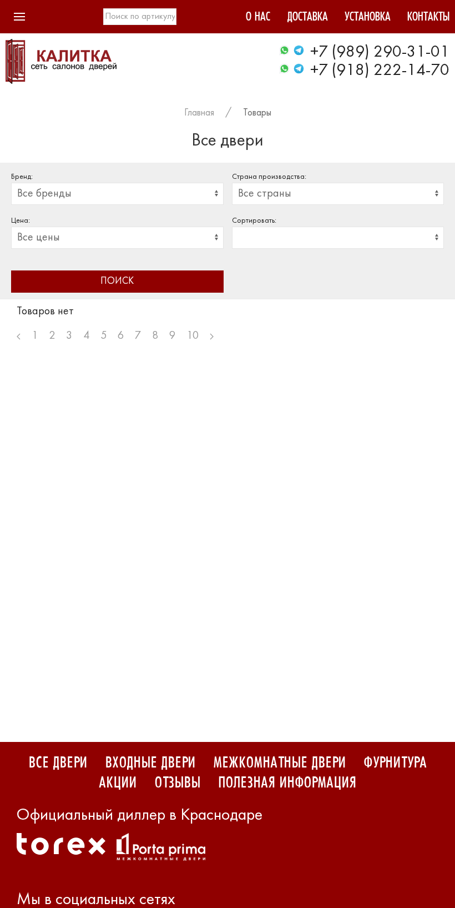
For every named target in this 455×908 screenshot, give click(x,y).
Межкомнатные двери (279, 763)
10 (192, 336)
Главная (199, 113)
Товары (257, 113)
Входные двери (150, 763)
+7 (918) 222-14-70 (379, 71)
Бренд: (22, 176)
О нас (258, 18)
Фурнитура (395, 763)
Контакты (428, 18)
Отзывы (177, 783)
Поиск (117, 281)
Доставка (307, 18)
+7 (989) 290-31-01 (379, 52)
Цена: (20, 220)
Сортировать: (254, 220)
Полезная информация (287, 783)
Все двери (57, 763)
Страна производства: (269, 176)
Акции (117, 783)
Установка (368, 18)
